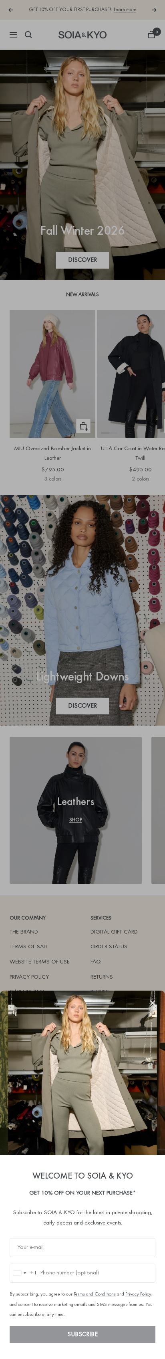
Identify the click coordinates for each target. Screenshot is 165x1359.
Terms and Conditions (95, 1294)
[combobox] (23, 1273)
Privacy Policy (138, 1294)
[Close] (152, 1003)
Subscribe (82, 1334)
